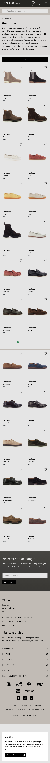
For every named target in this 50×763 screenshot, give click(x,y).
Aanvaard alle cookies (14, 755)
